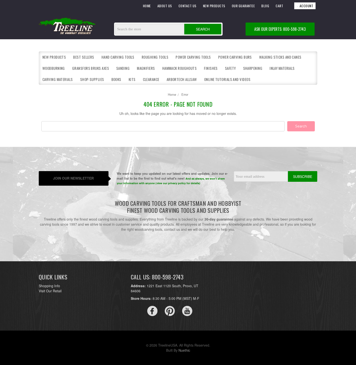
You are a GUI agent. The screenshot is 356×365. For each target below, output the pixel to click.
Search (203, 29)
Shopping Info (49, 285)
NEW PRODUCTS (214, 5)
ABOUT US (164, 5)
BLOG (265, 5)
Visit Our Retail (50, 290)
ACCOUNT (306, 5)
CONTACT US (187, 5)
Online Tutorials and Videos (227, 79)
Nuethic (184, 350)
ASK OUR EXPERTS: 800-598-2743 (280, 29)
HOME (147, 5)
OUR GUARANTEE (243, 5)
